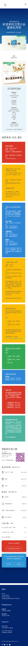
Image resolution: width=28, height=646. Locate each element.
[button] (25, 4)
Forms (3, 593)
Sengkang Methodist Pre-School (11, 598)
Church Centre (6, 597)
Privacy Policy (5, 595)
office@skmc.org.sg (7, 627)
